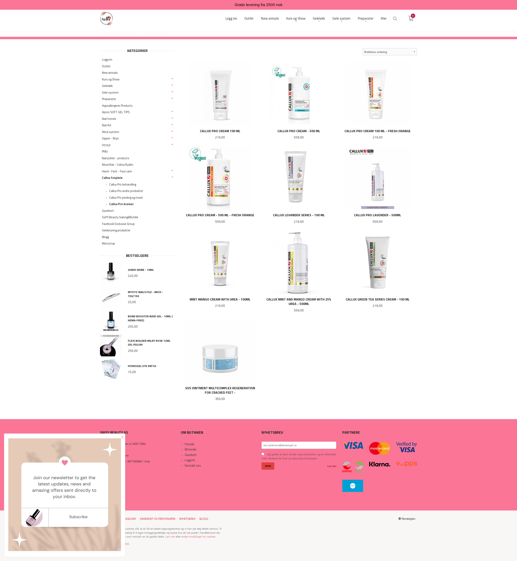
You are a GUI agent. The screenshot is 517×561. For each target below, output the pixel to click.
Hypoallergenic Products (117, 105)
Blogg (105, 237)
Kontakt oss (193, 465)
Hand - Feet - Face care (117, 171)
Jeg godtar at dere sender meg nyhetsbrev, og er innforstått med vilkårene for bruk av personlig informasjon (299, 456)
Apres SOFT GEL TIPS (116, 112)
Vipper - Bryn (110, 138)
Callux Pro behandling (122, 184)
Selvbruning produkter (116, 230)
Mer (384, 18)
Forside (189, 444)
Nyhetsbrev (187, 519)
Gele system (110, 92)
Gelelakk (107, 85)
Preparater (109, 99)
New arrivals (110, 72)
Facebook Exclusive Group (118, 223)
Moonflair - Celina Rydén (117, 164)
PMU (105, 151)
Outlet (106, 66)
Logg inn (107, 59)
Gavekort (108, 210)
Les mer (331, 466)
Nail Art (106, 125)
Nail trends (109, 118)
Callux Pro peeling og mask (126, 197)
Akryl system (110, 132)
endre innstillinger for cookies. (198, 536)
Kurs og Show (110, 79)
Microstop (108, 243)
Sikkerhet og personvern (157, 519)
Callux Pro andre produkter (126, 191)
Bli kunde (190, 449)
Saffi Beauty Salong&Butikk (120, 217)
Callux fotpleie (112, 177)
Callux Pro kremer (121, 204)
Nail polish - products (115, 158)
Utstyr (106, 145)
